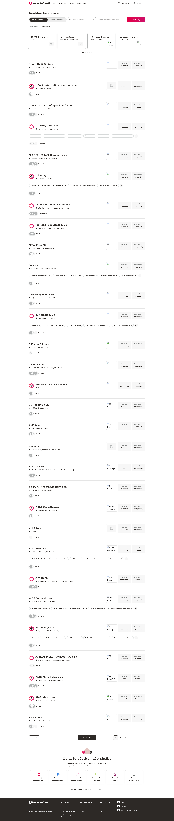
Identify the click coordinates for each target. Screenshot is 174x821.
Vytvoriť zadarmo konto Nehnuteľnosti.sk (87, 789)
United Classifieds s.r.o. (45, 811)
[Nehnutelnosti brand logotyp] (39, 3)
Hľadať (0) (136, 20)
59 (142, 738)
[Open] (93, 19)
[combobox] (80, 19)
